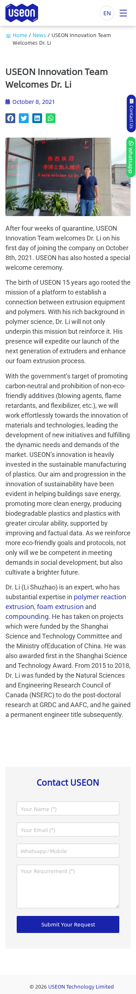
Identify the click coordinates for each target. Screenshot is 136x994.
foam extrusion (60, 606)
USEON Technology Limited (81, 986)
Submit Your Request (68, 924)
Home (20, 35)
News (39, 35)
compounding (27, 616)
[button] (10, 118)
